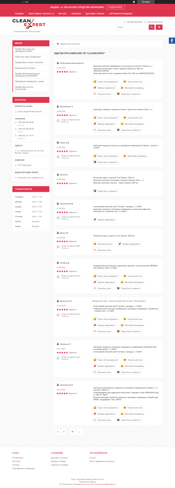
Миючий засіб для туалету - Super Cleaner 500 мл (115, 183)
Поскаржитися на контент (84, 484)
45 (72, 432)
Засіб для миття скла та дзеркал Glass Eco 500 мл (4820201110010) (123, 73)
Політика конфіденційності (105, 484)
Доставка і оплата (95, 14)
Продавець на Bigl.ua (87, 482)
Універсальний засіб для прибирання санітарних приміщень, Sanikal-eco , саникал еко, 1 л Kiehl (126, 310)
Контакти (76, 14)
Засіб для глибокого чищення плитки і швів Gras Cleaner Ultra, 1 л (122, 109)
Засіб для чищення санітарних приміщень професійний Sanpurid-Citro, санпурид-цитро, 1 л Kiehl (125, 348)
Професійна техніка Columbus (29, 62)
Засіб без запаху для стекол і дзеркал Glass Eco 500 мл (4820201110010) (118, 69)
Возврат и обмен (58, 461)
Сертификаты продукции (23, 468)
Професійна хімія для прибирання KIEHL (25, 50)
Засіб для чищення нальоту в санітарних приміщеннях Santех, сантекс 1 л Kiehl (126, 146)
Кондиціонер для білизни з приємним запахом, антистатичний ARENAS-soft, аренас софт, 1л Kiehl (125, 267)
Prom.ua (100, 479)
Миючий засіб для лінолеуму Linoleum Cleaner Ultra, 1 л (118, 180)
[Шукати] (151, 27)
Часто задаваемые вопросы (102, 461)
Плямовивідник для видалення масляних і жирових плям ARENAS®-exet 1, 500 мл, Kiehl (125, 393)
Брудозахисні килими (25, 68)
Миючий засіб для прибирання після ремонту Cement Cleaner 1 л (122, 66)
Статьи (93, 458)
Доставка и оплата (59, 458)
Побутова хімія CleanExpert (28, 57)
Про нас (62, 14)
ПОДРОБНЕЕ (115, 7)
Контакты (16, 461)
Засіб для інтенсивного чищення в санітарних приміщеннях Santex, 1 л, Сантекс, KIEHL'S (125, 389)
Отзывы (15, 465)
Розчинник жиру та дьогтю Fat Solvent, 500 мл (113, 177)
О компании (17, 458)
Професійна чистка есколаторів (24, 88)
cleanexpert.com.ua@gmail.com (30, 178)
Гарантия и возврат (59, 465)
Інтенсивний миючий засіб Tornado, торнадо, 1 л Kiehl (117, 206)
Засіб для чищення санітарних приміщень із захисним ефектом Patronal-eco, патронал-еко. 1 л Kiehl (121, 210)
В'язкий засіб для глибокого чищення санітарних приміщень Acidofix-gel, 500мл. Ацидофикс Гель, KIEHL (125, 398)
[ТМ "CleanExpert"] (28, 24)
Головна (19, 14)
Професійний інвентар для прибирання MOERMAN (27, 74)
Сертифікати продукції (120, 14)
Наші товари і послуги (40, 14)
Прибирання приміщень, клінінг (29, 81)
